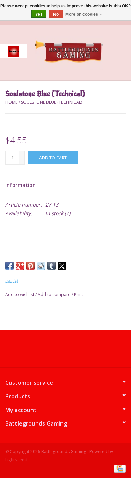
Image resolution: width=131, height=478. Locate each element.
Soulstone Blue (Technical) (51, 102)
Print (78, 294)
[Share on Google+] (20, 266)
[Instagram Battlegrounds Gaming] (78, 351)
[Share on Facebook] (9, 266)
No (56, 14)
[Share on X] (62, 266)
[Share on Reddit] (41, 266)
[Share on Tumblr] (51, 266)
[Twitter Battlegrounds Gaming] (65, 351)
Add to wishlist (20, 294)
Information (20, 185)
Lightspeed (16, 460)
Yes (39, 14)
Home (11, 102)
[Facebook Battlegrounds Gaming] (53, 351)
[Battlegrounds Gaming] (79, 52)
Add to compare (55, 294)
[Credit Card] (118, 468)
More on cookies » (83, 14)
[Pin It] (30, 266)
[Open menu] (13, 51)
